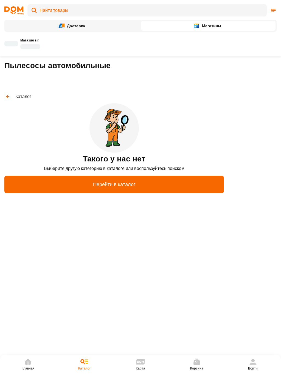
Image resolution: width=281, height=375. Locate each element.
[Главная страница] (14, 10)
